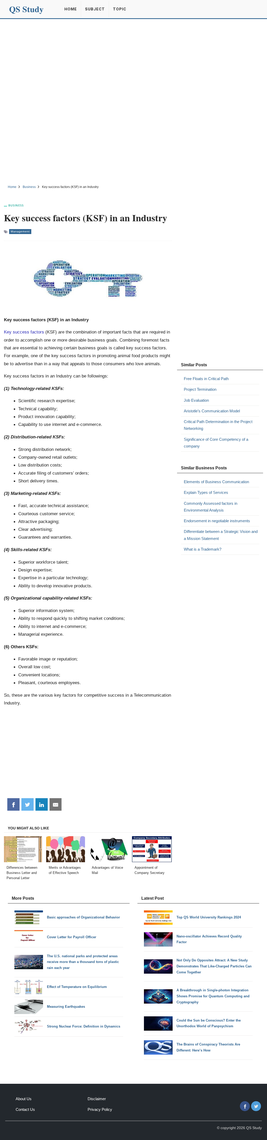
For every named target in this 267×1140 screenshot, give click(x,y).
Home (70, 9)
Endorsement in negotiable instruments (217, 521)
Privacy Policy (100, 1109)
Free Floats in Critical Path (206, 378)
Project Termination (200, 389)
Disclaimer (97, 1099)
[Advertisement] (133, 58)
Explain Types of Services (206, 492)
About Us (24, 1099)
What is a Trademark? (202, 549)
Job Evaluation (196, 400)
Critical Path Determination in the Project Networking (218, 425)
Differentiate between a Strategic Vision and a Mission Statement (221, 534)
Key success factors (24, 332)
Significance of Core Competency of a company (216, 442)
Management (20, 231)
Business (16, 205)
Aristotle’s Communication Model (212, 411)
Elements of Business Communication (216, 482)
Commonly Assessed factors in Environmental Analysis (210, 506)
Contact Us (25, 1109)
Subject (95, 9)
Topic (119, 9)
